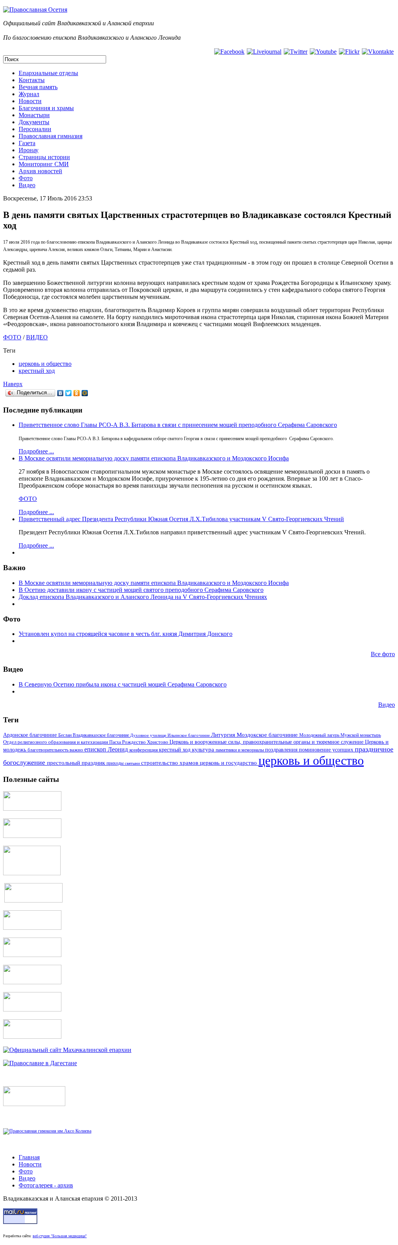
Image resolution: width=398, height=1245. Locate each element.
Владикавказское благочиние (101, 735)
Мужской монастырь (360, 735)
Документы (34, 122)
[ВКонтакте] (60, 393)
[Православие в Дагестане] (40, 1063)
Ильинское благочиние (189, 735)
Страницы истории (44, 157)
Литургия (224, 735)
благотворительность (49, 750)
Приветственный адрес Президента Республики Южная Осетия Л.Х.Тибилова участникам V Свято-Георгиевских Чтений (181, 519)
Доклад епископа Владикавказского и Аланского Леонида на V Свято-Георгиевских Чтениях (143, 597)
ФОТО (12, 337)
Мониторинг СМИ (44, 164)
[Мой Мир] (85, 393)
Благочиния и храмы (46, 108)
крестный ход (37, 370)
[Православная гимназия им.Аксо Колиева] (47, 1131)
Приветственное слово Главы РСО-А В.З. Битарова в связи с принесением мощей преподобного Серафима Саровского (178, 424)
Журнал (29, 94)
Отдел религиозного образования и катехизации (56, 742)
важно (77, 750)
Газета (27, 143)
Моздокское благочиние (268, 735)
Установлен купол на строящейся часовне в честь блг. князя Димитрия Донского (125, 633)
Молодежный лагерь (319, 735)
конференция (144, 750)
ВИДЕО (37, 337)
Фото (26, 178)
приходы (115, 763)
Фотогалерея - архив (46, 1185)
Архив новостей (40, 171)
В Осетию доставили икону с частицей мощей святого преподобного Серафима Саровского (141, 590)
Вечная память (38, 87)
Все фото (383, 654)
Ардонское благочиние (30, 735)
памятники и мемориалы (240, 750)
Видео (27, 185)
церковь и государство (229, 763)
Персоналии (35, 129)
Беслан (65, 735)
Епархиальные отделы (48, 73)
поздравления (282, 749)
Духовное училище (149, 735)
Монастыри (34, 115)
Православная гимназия (50, 136)
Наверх (13, 384)
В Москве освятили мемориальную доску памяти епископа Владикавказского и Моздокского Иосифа (154, 458)
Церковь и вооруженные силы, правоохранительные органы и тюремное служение (267, 742)
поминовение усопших (327, 750)
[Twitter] (69, 393)
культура (204, 749)
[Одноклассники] (77, 393)
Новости (30, 101)
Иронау (28, 150)
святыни (133, 763)
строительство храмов (170, 763)
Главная (29, 1157)
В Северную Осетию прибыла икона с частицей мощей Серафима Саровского (123, 684)
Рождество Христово (145, 742)
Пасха (115, 742)
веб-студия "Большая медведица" (60, 1236)
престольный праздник (76, 763)
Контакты (32, 80)
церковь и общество (45, 363)
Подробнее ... (36, 451)
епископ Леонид (106, 749)
